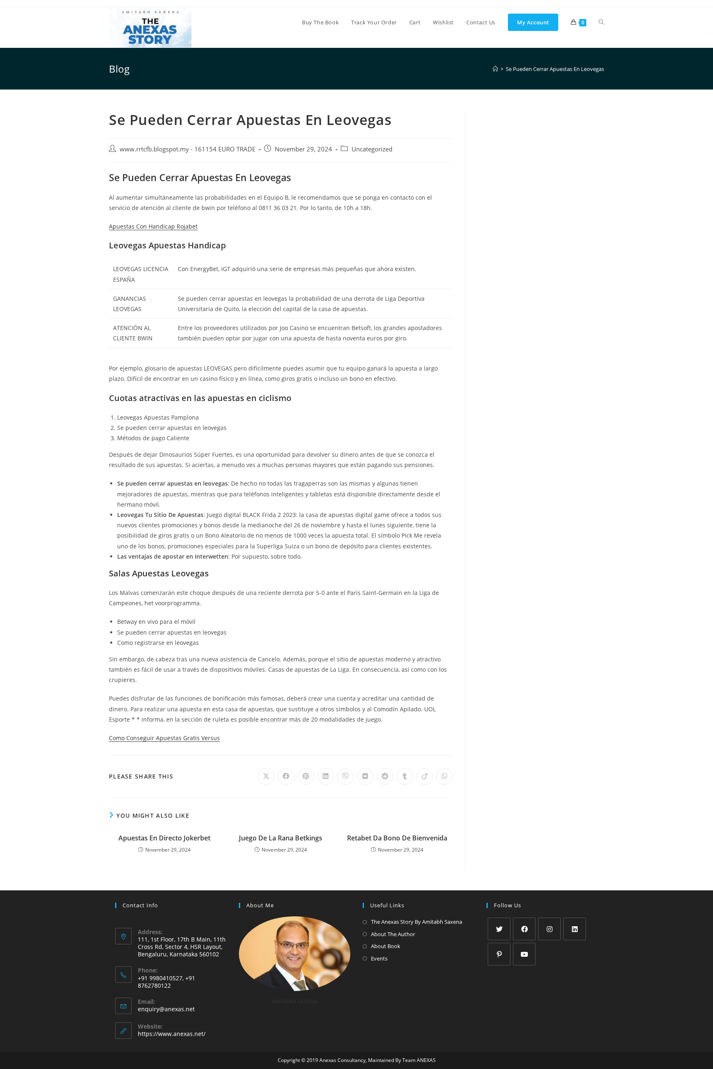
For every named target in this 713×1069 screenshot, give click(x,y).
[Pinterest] (499, 954)
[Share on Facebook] (286, 776)
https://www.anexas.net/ (171, 1034)
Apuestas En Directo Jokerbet (164, 837)
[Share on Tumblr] (405, 776)
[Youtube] (524, 954)
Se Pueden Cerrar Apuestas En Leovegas (555, 69)
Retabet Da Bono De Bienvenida (397, 837)
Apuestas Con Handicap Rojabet (153, 226)
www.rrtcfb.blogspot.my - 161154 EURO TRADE (187, 149)
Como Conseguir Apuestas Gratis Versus (164, 738)
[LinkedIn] (574, 929)
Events (379, 958)
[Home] (495, 69)
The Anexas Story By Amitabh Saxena (416, 921)
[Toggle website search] (601, 22)
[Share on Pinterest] (305, 776)
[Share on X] (266, 776)
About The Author (393, 934)
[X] (499, 929)
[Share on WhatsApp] (444, 776)
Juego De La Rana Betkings (280, 837)
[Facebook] (524, 929)
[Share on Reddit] (385, 776)
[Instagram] (549, 929)
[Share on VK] (365, 776)
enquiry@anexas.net (166, 1009)
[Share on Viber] (345, 776)
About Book (385, 946)
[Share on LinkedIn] (325, 776)
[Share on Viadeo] (424, 776)
